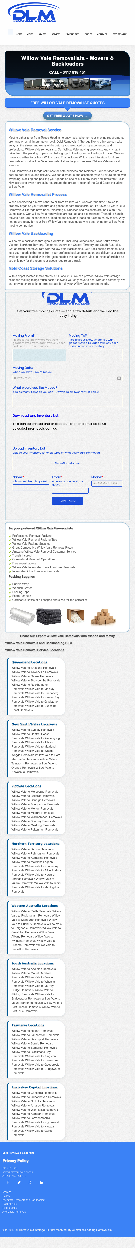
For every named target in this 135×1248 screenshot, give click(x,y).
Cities (30, 34)
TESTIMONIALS (119, 34)
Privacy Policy (15, 1155)
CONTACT (102, 34)
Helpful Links (9, 1202)
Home (19, 34)
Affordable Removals (14, 1206)
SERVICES (56, 34)
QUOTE (88, 34)
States (42, 34)
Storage (6, 1187)
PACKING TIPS (72, 34)
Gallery (6, 1191)
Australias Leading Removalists (92, 1225)
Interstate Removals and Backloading (23, 1195)
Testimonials (9, 1198)
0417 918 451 (74, 72)
